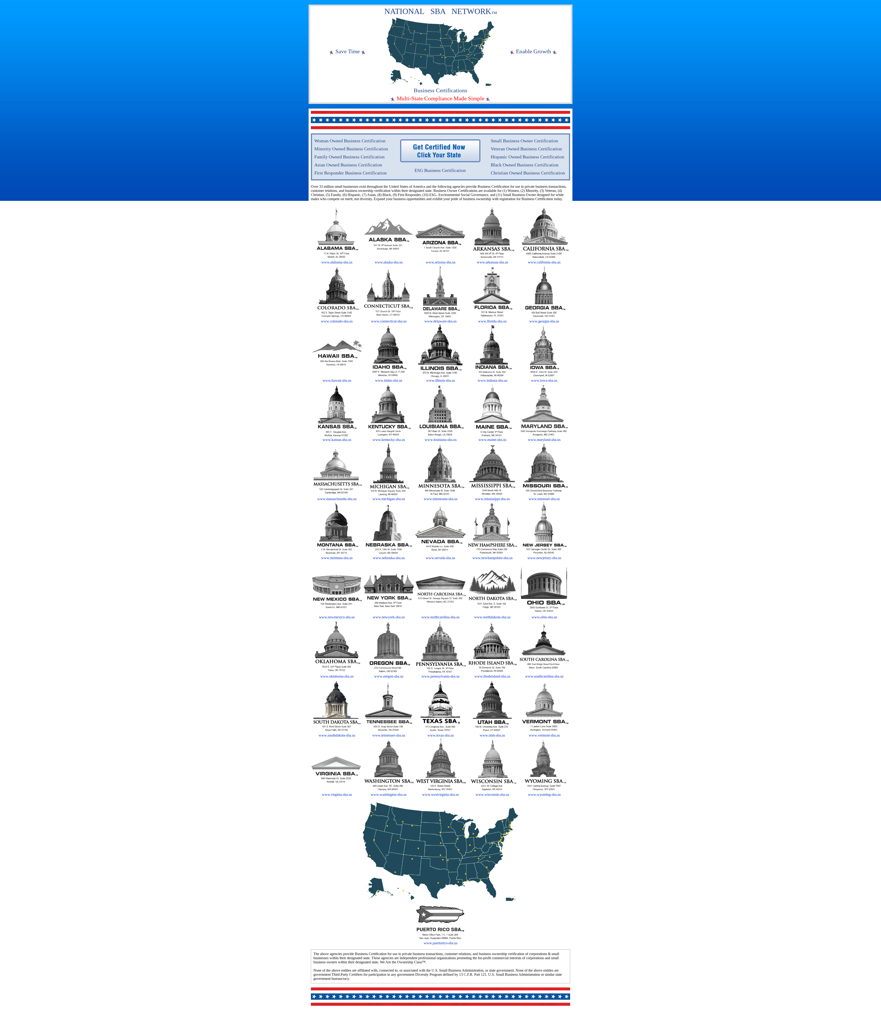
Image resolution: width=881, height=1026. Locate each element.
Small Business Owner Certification (524, 140)
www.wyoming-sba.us (544, 794)
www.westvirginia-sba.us (440, 794)
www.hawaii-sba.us (337, 380)
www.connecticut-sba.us (389, 321)
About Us (329, 1019)
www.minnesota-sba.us (440, 499)
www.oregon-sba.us (388, 676)
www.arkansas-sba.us (492, 262)
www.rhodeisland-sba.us (492, 676)
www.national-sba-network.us (550, 1019)
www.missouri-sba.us (544, 499)
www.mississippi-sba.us (492, 499)
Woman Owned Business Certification (349, 140)
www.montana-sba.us (337, 558)
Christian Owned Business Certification (528, 172)
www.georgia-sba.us (544, 321)
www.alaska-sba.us (389, 262)
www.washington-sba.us (389, 794)
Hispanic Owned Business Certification (527, 156)
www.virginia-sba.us (337, 794)
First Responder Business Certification (350, 172)
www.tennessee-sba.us (388, 735)
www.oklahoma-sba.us (337, 676)
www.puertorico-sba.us (440, 943)
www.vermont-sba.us (544, 735)
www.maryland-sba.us (544, 440)
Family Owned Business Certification (349, 156)
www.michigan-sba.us (389, 499)
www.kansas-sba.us (337, 440)
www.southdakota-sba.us (337, 735)
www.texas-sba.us (440, 735)
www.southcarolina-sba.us (544, 676)
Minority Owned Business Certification (351, 148)
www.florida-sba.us (492, 321)
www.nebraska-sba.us (389, 558)
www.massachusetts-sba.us (337, 499)
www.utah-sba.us (492, 735)
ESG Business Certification (440, 170)
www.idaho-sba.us (388, 380)
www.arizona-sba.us (440, 262)
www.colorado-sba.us (337, 321)
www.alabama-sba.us (336, 262)
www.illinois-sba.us (440, 380)
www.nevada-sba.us (440, 558)
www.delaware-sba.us (440, 321)
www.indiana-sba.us (492, 380)
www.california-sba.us (544, 262)
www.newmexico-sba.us (337, 617)
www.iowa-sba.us (544, 380)
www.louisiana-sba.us (441, 440)
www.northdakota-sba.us (492, 617)
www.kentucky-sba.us (389, 440)
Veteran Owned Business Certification (526, 148)
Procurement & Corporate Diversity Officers (365, 1019)
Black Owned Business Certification (524, 164)
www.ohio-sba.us (544, 617)
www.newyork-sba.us (389, 617)
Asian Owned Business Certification (348, 164)
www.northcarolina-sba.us (440, 617)
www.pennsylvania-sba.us (440, 676)
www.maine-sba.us (492, 440)
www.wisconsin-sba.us (492, 794)
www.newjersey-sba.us (544, 558)
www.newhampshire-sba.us (492, 558)
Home (316, 1019)
